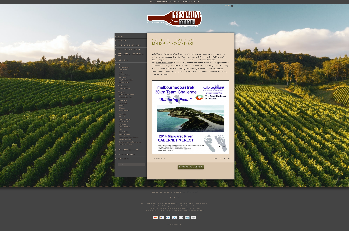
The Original (123, 77)
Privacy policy (192, 192)
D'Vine (121, 72)
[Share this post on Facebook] (219, 158)
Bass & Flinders (123, 132)
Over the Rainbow (124, 75)
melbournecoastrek (164, 63)
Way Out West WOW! (126, 80)
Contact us (123, 159)
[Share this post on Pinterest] (228, 158)
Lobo (120, 129)
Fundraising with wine (129, 45)
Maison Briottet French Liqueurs (128, 137)
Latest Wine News (126, 154)
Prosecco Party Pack (125, 97)
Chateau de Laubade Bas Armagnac (130, 142)
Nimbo (180, 225)
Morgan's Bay (123, 103)
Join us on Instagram (174, 197)
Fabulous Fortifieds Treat (126, 94)
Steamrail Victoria (124, 88)
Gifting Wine (121, 92)
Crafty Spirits (122, 114)
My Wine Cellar (122, 100)
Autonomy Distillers (125, 119)
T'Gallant (122, 108)
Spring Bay (122, 124)
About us (122, 40)
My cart (228, 6)
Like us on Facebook (170, 197)
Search (143, 164)
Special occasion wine (129, 49)
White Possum (123, 122)
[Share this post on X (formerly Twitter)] (224, 158)
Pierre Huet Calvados (125, 139)
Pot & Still (122, 116)
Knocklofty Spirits (124, 134)
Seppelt (121, 105)
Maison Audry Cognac (125, 144)
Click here (202, 71)
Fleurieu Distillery (124, 127)
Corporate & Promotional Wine (131, 54)
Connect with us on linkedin (178, 197)
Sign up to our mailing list (190, 167)
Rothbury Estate (124, 111)
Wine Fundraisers (123, 86)
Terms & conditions (178, 192)
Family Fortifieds (124, 82)
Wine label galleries (128, 150)
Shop (120, 64)
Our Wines (123, 60)
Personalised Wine (123, 67)
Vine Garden (123, 70)
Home (120, 36)
